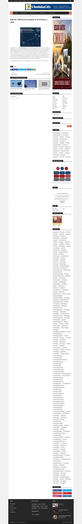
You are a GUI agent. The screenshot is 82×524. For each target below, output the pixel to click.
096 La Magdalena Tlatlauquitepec (59, 331)
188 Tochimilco (56, 453)
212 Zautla (62, 479)
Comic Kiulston (55, 100)
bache (12, 505)
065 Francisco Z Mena (57, 293)
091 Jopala (67, 323)
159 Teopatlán (55, 419)
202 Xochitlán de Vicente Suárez (58, 469)
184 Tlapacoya (55, 449)
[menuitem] (11, 13)
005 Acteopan (68, 234)
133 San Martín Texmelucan (58, 377)
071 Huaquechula (56, 303)
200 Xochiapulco (56, 467)
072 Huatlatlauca (64, 303)
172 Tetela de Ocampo (57, 435)
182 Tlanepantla (56, 447)
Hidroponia (55, 103)
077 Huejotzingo (67, 309)
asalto (39, 504)
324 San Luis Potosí (64, 150)
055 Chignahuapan (56, 283)
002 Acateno (68, 232)
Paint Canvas (64, 105)
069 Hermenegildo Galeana (58, 301)
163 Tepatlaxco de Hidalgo (58, 425)
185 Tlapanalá (62, 449)
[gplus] (57, 493)
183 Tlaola (62, 447)
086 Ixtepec (64, 319)
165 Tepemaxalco (56, 427)
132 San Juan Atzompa (66, 375)
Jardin (63, 104)
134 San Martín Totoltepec (58, 379)
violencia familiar (44, 508)
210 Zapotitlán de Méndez (64, 477)
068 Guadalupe (56, 299)
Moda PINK (55, 105)
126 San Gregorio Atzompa (58, 367)
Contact (70, 522)
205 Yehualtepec (56, 473)
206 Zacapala (62, 473)
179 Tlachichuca (64, 443)
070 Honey (66, 301)
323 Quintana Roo (56, 150)
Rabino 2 (54, 108)
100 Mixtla (66, 335)
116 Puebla (68, 349)
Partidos (62, 176)
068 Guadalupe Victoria (64, 299)
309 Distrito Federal (63, 138)
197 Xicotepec (66, 463)
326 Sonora (61, 152)
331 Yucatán (61, 156)
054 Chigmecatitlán (62, 281)
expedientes (13, 512)
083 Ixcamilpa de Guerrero (58, 317)
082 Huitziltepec (67, 315)
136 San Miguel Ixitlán (57, 383)
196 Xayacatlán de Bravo (57, 463)
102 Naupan (62, 337)
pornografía (34, 508)
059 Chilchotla (55, 287)
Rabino (63, 107)
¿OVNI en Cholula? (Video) (29, 88)
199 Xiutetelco (61, 465)
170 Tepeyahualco (66, 431)
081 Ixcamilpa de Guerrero (58, 315)
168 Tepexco (62, 429)
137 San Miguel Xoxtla (66, 383)
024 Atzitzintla (63, 250)
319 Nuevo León (68, 146)
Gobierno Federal (56, 173)
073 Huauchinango (56, 305)
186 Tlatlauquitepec (56, 451)
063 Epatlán (55, 291)
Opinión (67, 179)
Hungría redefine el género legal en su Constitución (64, 516)
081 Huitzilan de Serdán (64, 313)
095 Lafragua (55, 329)
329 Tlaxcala (62, 154)
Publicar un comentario (14, 98)
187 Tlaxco (64, 451)
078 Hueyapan (55, 311)
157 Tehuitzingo (56, 417)
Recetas (63, 108)
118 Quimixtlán (56, 353)
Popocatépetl (34, 504)
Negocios (56, 179)
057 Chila (55, 285)
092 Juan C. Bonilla (56, 325)
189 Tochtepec (62, 453)
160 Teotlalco (62, 419)
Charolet (64, 97)
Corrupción (62, 179)
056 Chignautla (64, 283)
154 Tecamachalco (65, 413)
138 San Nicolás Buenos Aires (58, 385)
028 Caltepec (61, 254)
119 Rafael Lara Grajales (64, 353)
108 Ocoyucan (62, 343)
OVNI (18, 16)
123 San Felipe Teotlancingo (58, 361)
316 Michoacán (65, 144)
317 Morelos (55, 146)
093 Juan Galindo (64, 325)
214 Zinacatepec (56, 481)
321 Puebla (61, 148)
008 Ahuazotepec (56, 238)
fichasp (41, 506)
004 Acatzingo (61, 234)
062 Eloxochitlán (65, 289)
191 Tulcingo (67, 455)
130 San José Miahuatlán (66, 373)
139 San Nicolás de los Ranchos (58, 387)
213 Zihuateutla (68, 479)
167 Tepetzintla (56, 429)
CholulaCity (58, 168)
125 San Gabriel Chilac (57, 365)
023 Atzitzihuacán (56, 250)
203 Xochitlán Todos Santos (58, 471)
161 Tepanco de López (57, 421)
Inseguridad (67, 176)
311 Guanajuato (62, 140)
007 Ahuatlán (62, 236)
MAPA (62, 168)
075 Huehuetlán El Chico (57, 307)
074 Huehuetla (64, 305)
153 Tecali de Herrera (57, 413)
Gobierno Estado (62, 173)
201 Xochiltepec (63, 467)
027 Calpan (55, 254)
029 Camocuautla (56, 256)
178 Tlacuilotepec (56, 443)
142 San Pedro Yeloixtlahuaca (58, 393)
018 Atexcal (55, 246)
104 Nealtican (55, 339)
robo (39, 508)
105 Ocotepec (55, 341)
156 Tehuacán (63, 415)
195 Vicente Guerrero (57, 461)
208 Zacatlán (63, 475)
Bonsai (54, 97)
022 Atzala (63, 248)
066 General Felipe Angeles (58, 295)
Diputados (56, 176)
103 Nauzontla (68, 337)
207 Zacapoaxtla (56, 475)
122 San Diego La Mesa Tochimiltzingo (60, 359)
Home (64, 522)
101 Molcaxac (55, 337)
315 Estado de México (57, 144)
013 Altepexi (61, 242)
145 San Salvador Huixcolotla (58, 399)
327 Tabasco (67, 152)
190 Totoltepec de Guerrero (58, 455)
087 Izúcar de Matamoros (57, 321)
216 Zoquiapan (56, 483)
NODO (66, 168)
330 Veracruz (55, 156)
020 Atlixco (68, 246)
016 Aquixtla (61, 244)
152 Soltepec (68, 411)
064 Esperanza (61, 291)
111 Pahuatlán (61, 345)
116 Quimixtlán (56, 351)
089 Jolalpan (55, 323)
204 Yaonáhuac (67, 471)
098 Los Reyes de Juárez (57, 333)
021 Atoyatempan (56, 248)
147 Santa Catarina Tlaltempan (58, 403)
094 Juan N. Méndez (64, 327)
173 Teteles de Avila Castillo (58, 437)
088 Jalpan (66, 321)
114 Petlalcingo (56, 349)
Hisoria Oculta (65, 103)
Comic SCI (64, 100)
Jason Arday (60, 504)
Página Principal (13, 16)
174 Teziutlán (67, 437)
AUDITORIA (55, 208)
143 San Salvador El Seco (57, 395)
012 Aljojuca (55, 242)
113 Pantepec (64, 347)
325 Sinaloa (55, 152)
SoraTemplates (17, 522)
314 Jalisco (67, 142)
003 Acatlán (55, 234)
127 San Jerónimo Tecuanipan (58, 369)
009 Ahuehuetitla (64, 238)
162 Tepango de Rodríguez (58, 423)
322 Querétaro (67, 148)
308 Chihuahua (56, 138)
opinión (46, 506)
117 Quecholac (62, 351)
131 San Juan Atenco (56, 375)
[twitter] (67, 490)
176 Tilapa (64, 439)
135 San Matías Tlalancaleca (58, 381)
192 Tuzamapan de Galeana (58, 457)
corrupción (37, 514)
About (67, 522)
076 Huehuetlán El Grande (57, 309)
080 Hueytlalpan (56, 313)
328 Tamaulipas (56, 154)
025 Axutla (55, 252)
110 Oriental (55, 345)
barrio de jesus (13, 507)
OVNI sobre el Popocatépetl (43, 88)
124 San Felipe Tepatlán (57, 363)
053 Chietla (55, 281)
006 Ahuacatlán (56, 236)
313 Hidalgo (62, 142)
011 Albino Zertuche (62, 240)
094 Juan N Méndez (56, 327)
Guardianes (64, 101)
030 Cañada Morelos (65, 256)
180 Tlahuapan (56, 445)
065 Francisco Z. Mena (66, 293)
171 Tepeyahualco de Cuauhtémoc (59, 433)
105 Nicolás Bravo (63, 339)
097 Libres (69, 331)
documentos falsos (35, 506)
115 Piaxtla (62, 349)
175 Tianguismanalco (57, 439)
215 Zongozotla (63, 481)
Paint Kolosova (55, 107)
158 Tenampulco (63, 417)
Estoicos (54, 101)
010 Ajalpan (55, 240)
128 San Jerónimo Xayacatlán (58, 371)
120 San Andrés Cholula (57, 355)
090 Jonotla (61, 323)
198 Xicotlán (55, 465)
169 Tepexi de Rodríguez (57, 431)
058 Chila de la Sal (61, 285)
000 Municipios (56, 232)
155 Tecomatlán (56, 415)
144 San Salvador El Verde (57, 397)
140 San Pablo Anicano (57, 389)
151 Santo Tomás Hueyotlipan (58, 411)
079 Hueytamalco (63, 311)
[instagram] (57, 496)
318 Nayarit (61, 146)
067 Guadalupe (67, 297)
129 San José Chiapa (56, 373)
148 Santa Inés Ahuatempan (58, 405)
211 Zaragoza (55, 479)
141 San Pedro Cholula (57, 391)
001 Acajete (62, 232)
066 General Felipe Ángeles (58, 297)
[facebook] (70, 1)
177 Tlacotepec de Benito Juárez (58, 441)
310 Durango (55, 140)
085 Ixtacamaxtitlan (56, 319)
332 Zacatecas (68, 156)
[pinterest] (67, 493)
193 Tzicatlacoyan (56, 459)
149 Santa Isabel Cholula (57, 407)
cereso (12, 510)
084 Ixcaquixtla (67, 317)
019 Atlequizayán (62, 246)
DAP (32, 514)
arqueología (13, 503)
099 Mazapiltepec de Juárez (58, 335)
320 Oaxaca (55, 148)
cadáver (43, 504)
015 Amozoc (55, 244)
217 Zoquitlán (62, 483)
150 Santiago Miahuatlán (57, 409)
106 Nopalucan (62, 341)
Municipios (68, 172)
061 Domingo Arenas (57, 289)
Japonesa (54, 104)
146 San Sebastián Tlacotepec (58, 401)
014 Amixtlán (67, 242)
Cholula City (55, 98)
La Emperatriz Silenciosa (63, 509)
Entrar (62, 201)
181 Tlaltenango (63, 445)
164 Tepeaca (66, 425)
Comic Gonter (65, 98)
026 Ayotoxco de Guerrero (63, 252)
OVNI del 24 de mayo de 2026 (16, 88)
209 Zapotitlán (55, 477)
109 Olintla (68, 343)
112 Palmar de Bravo (57, 347)
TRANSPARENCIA (56, 209)
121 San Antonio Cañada (57, 357)
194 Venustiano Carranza (65, 459)
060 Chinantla (62, 287)
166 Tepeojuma (64, 427)
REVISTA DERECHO (56, 114)
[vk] (67, 496)
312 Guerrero (55, 142)
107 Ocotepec (55, 343)
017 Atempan (67, 244)
